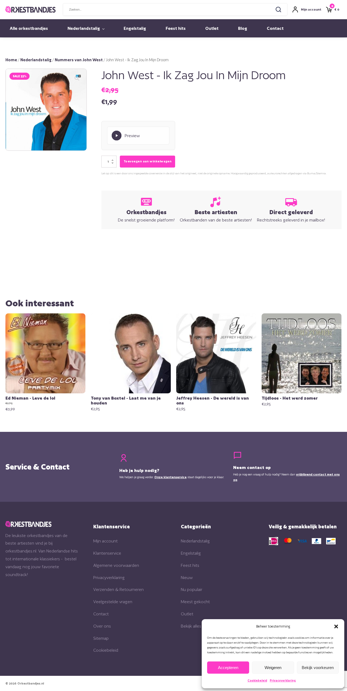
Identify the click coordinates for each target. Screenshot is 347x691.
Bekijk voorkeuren (318, 667)
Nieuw (187, 577)
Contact (275, 28)
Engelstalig (135, 28)
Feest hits (176, 28)
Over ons (102, 626)
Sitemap (101, 638)
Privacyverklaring (283, 680)
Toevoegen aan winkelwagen (147, 161)
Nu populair (191, 589)
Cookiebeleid (257, 680)
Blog (242, 28)
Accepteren (228, 667)
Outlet (212, 28)
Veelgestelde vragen (112, 601)
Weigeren (273, 667)
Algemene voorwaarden (116, 565)
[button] (336, 626)
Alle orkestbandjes (29, 28)
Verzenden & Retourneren (118, 589)
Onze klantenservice (170, 477)
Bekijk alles (191, 626)
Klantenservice (107, 553)
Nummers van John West (79, 59)
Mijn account (105, 541)
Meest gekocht (195, 601)
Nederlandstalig (84, 28)
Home (11, 59)
